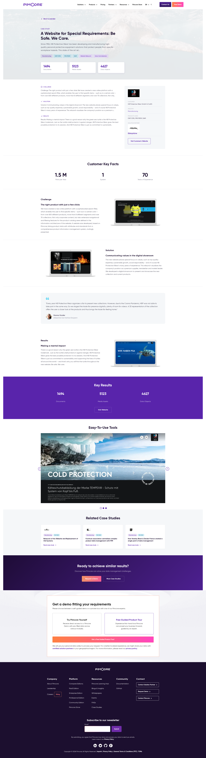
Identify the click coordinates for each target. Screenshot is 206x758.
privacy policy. (131, 648)
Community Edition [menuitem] (76, 703)
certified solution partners (62, 648)
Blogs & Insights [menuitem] (98, 688)
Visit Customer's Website (139, 141)
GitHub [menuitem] (119, 688)
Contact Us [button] (165, 4)
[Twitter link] (100, 745)
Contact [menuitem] (140, 679)
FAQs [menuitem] (94, 703)
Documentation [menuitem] (122, 684)
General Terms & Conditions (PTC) (125, 751)
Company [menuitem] (52, 679)
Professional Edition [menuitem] (76, 698)
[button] (103, 4)
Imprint (99, 751)
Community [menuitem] (122, 679)
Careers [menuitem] (50, 694)
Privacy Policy (109, 739)
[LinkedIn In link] (111, 745)
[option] (103, 468)
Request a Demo (91, 579)
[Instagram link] (105, 745)
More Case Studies (114, 579)
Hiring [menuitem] (58, 694)
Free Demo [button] (178, 4)
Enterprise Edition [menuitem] (75, 693)
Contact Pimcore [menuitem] (144, 698)
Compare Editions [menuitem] (76, 684)
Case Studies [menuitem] (97, 707)
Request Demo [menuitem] (143, 691)
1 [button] (101, 508)
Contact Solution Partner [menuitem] (146, 685)
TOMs (140, 751)
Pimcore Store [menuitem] (74, 707)
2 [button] (103, 508)
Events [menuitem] (94, 698)
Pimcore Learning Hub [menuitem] (100, 684)
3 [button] (106, 508)
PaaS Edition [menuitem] (74, 688)
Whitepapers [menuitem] (97, 693)
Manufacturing (133, 111)
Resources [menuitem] (97, 679)
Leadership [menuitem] (51, 688)
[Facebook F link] (95, 745)
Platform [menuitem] (73, 679)
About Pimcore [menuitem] (53, 684)
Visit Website (103, 410)
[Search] (151, 4)
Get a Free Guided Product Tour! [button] (103, 639)
